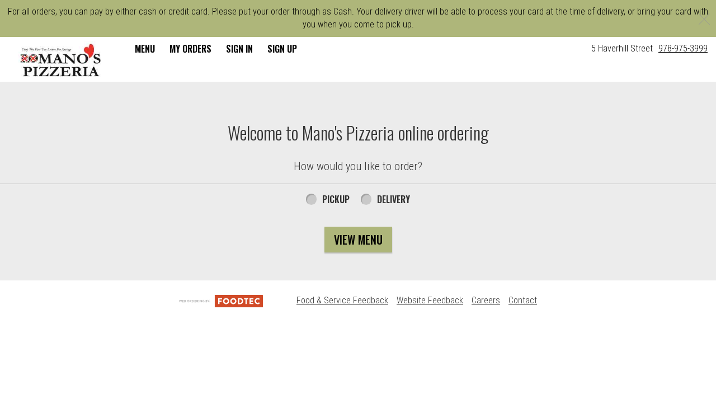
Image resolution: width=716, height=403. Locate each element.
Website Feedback (430, 300)
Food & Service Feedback (342, 300)
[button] (61, 60)
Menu (145, 48)
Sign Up (282, 48)
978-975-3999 (683, 48)
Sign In (239, 48)
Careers (486, 300)
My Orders (190, 48)
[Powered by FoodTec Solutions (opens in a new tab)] (221, 300)
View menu (358, 239)
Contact (522, 300)
